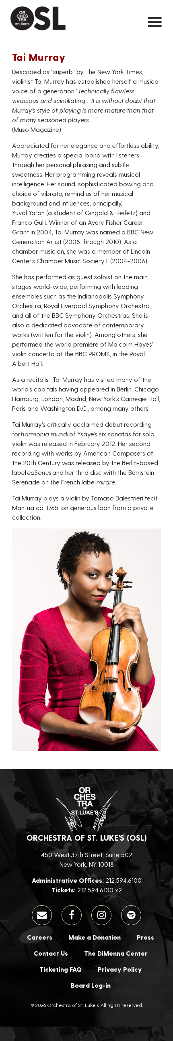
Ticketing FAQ (60, 969)
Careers (39, 937)
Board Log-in (91, 985)
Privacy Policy (120, 969)
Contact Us (51, 953)
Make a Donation (94, 937)
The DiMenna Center (116, 953)
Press (145, 937)
